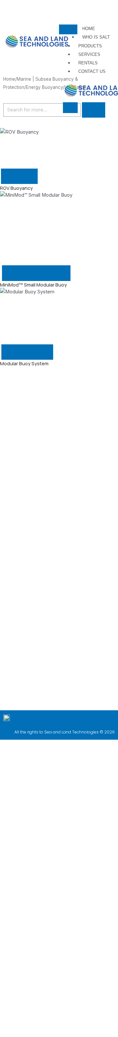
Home (88, 28)
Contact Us (92, 71)
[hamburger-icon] (68, 29)
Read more (19, 176)
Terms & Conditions (65, 990)
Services (89, 54)
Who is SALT (96, 37)
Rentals (88, 62)
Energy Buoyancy (44, 87)
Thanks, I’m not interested (59, 1033)
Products (90, 45)
